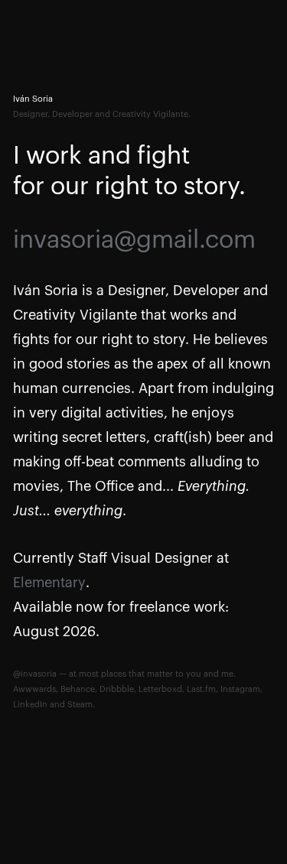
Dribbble (116, 689)
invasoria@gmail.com (134, 240)
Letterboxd (160, 689)
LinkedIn (30, 704)
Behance (77, 689)
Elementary (49, 583)
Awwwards (34, 689)
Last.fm (201, 689)
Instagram (240, 689)
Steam (80, 704)
